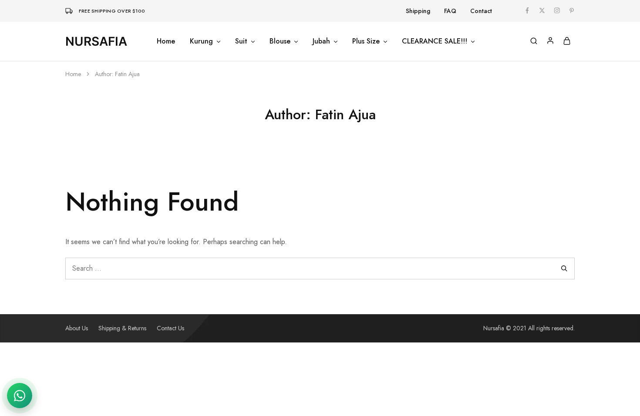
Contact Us (170, 328)
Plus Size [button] (366, 41)
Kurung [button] (201, 41)
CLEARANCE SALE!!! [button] (434, 41)
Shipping (418, 11)
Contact (481, 11)
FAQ (450, 11)
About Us (76, 328)
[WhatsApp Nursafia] (19, 395)
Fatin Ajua (127, 74)
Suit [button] (241, 41)
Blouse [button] (279, 41)
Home (166, 41)
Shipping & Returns (122, 328)
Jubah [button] (321, 41)
